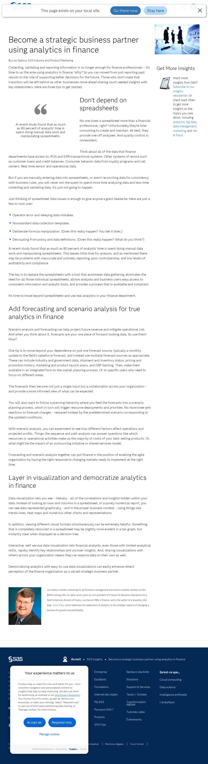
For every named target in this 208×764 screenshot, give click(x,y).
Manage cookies (49, 734)
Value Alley (58, 605)
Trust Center (137, 743)
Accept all (34, 722)
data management (184, 126)
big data (191, 122)
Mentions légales (114, 743)
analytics (179, 122)
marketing (179, 131)
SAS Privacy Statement (67, 694)
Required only (62, 722)
